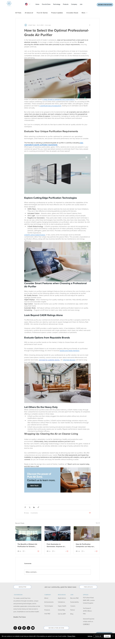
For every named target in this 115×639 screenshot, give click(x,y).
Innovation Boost (72, 13)
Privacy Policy (71, 636)
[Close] (113, 636)
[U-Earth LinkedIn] (28, 628)
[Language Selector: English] (27, 4)
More (83, 13)
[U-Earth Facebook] (19, 628)
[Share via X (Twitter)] (29, 507)
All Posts (18, 13)
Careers (72, 606)
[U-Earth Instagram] (15, 628)
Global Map (61, 610)
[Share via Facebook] (25, 507)
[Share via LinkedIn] (34, 507)
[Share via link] (38, 507)
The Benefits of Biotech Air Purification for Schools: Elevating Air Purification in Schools (28, 545)
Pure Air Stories (42, 13)
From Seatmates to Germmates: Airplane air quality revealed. (56, 545)
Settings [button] (90, 636)
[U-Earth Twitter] (24, 628)
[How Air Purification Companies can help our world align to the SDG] (87, 533)
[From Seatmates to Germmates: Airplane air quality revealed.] (58, 533)
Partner (72, 610)
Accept (107, 636)
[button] (46, 4)
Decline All (98, 636)
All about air (29, 13)
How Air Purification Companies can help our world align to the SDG (85, 545)
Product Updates (57, 13)
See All (98, 523)
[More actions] (90, 25)
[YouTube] (33, 628)
